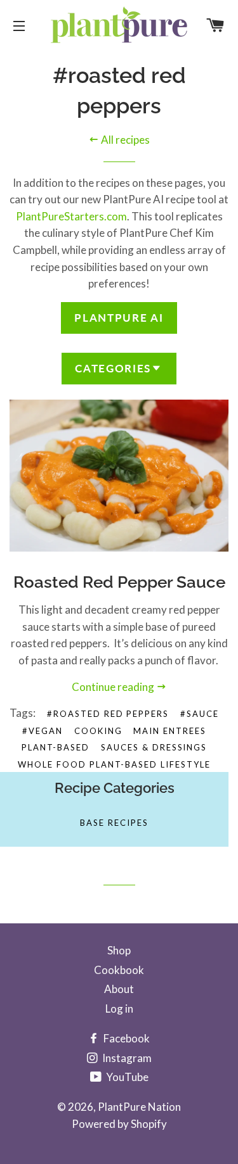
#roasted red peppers (108, 714)
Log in (119, 1008)
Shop (119, 950)
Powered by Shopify (119, 1123)
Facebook (126, 1038)
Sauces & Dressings (154, 747)
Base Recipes (114, 823)
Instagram (126, 1058)
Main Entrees (169, 731)
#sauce (199, 714)
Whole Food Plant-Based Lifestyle (114, 764)
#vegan (42, 731)
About (119, 989)
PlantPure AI (118, 317)
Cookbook (119, 970)
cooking (98, 731)
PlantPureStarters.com (71, 216)
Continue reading (114, 686)
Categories (113, 368)
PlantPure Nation (139, 1106)
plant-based (55, 747)
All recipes (124, 139)
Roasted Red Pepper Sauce (119, 582)
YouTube (126, 1077)
